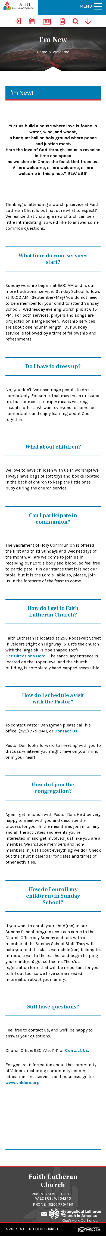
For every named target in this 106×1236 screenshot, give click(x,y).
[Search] (76, 21)
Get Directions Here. (25, 655)
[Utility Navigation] (89, 21)
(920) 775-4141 (60, 1204)
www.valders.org (22, 1082)
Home (42, 52)
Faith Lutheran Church (38, 1229)
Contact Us (65, 731)
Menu (86, 6)
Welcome (61, 52)
